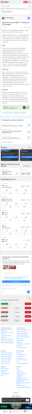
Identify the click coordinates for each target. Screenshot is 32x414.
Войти (25, 2)
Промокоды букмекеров (7, 342)
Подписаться (16, 281)
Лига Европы (20, 358)
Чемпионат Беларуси (22, 359)
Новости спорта (5, 368)
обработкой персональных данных (13, 278)
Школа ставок (4, 370)
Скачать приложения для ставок (7, 333)
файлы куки (18, 400)
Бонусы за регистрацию (7, 341)
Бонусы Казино (20, 340)
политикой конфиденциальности (19, 277)
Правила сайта (20, 372)
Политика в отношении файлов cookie (22, 380)
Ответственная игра (22, 385)
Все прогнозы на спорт (7, 352)
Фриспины (19, 342)
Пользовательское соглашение (21, 374)
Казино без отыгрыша (22, 335)
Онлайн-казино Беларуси (23, 329)
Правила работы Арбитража (24, 387)
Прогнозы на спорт (10, 8)
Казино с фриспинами (22, 333)
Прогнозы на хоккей (6, 358)
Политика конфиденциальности (22, 377)
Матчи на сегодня (21, 354)
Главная (2, 8)
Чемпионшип (22, 8)
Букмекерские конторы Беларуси (7, 330)
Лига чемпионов (21, 356)
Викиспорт (3, 372)
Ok (27, 400)
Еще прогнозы (26, 166)
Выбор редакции (5, 374)
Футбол (16, 8)
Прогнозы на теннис (6, 359)
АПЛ (18, 361)
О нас (18, 368)
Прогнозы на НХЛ (5, 363)
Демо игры (19, 345)
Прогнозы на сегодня (6, 356)
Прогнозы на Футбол (7, 112)
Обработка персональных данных (23, 383)
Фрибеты (3, 337)
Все (29, 147)
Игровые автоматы (21, 347)
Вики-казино (20, 338)
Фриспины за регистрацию (23, 343)
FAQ (2, 375)
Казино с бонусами (21, 331)
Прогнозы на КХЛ (5, 361)
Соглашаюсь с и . (16, 277)
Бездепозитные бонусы (7, 339)
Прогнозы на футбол (7, 142)
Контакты (19, 370)
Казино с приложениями (23, 336)
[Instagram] (13, 396)
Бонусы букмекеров (6, 335)
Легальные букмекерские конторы (10, 300)
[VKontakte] (19, 396)
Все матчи (19, 352)
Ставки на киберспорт (22, 363)
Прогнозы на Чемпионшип (20, 112)
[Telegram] (16, 396)
